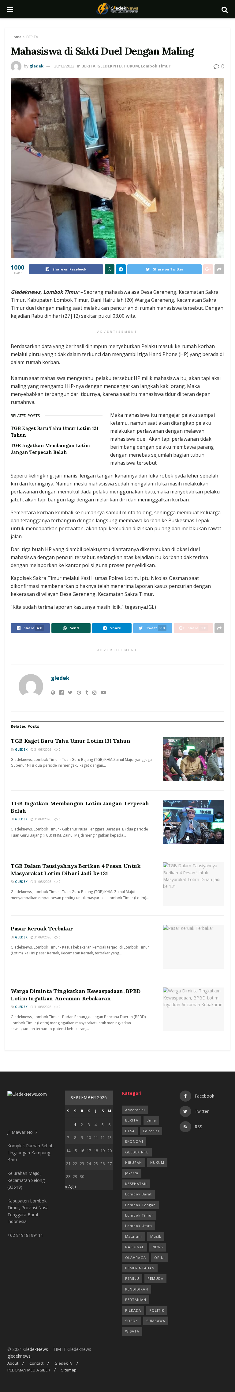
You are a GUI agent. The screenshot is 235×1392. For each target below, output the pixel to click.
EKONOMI (134, 1141)
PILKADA (133, 1310)
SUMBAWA (155, 1320)
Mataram (133, 1236)
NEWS (157, 1246)
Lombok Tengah (140, 1204)
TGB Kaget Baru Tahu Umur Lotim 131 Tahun (71, 740)
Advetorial (135, 1109)
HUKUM (131, 66)
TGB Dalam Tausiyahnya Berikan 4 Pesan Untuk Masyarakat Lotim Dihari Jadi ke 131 (76, 869)
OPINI (159, 1257)
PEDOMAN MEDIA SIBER (28, 1370)
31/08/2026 (42, 749)
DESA (130, 1131)
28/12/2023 (64, 66)
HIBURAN (133, 1162)
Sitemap (68, 1370)
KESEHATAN (136, 1183)
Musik (155, 1236)
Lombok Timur (155, 66)
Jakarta (131, 1173)
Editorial (151, 1131)
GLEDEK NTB (109, 66)
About (12, 1363)
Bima (151, 1120)
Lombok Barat (138, 1194)
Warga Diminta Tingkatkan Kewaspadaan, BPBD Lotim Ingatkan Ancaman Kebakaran (75, 994)
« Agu (70, 1186)
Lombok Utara (138, 1225)
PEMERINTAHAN (140, 1268)
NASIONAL (134, 1246)
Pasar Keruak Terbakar (42, 928)
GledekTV (63, 1363)
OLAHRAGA (135, 1257)
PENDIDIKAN (136, 1289)
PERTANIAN (135, 1299)
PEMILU (132, 1278)
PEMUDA (155, 1278)
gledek (36, 66)
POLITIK (156, 1310)
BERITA (32, 37)
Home (16, 37)
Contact (36, 1363)
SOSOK (131, 1320)
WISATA (132, 1331)
